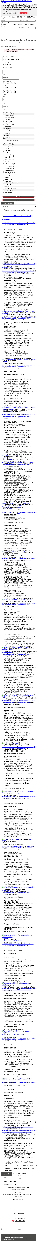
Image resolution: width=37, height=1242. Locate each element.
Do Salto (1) (8, 154)
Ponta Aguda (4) (9, 168)
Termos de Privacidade (11, 13)
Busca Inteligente (9, 56)
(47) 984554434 (20, 1218)
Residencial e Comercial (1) (12, 140)
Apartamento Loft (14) (11, 117)
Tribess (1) (7, 175)
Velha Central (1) (9, 179)
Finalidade (6, 63)
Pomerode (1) (9, 190)
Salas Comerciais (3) (10, 132)
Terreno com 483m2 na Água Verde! (17, 784)
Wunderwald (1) (9, 192)
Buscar (18, 196)
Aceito (24, 13)
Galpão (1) (7, 137)
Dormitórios (7, 81)
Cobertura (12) (8, 121)
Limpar (18, 200)
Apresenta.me (8, 1236)
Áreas (4, 95)
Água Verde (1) (9, 146)
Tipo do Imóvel (8, 112)
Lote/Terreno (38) (9, 124)
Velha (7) (7, 177)
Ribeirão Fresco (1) (9, 170)
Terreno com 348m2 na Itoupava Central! (18, 928)
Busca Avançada (7, 203)
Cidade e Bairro (8, 143)
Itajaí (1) (7, 186)
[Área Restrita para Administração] (18, 1239)
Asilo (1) (7, 148)
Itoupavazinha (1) (9, 166)
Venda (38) (8, 64)
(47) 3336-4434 (20, 1221)
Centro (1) (7, 152)
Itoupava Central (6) (10, 163)
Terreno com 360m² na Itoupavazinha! (14, 1025)
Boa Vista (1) (8, 150)
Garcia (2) (7, 161)
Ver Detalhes (32, 1239)
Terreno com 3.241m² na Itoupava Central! (19, 1169)
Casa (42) (7, 119)
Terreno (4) (8, 133)
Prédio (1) (7, 130)
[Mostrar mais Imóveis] (6, 1174)
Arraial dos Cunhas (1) (10, 188)
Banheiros (6, 86)
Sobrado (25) (8, 126)
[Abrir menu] (1, 9)
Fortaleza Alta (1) (9, 159)
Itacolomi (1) (8, 185)
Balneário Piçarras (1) (11, 183)
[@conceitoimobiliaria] (18, 1203)
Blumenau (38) (9, 145)
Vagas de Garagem (9, 90)
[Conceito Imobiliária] (18, 1206)
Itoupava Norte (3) (9, 165)
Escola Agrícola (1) (9, 156)
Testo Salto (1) (8, 174)
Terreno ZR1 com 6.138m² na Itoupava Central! (16, 1070)
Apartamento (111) (9, 115)
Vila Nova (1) (8, 181)
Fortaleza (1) (8, 157)
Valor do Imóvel (8, 67)
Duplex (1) (7, 123)
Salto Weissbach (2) (10, 172)
